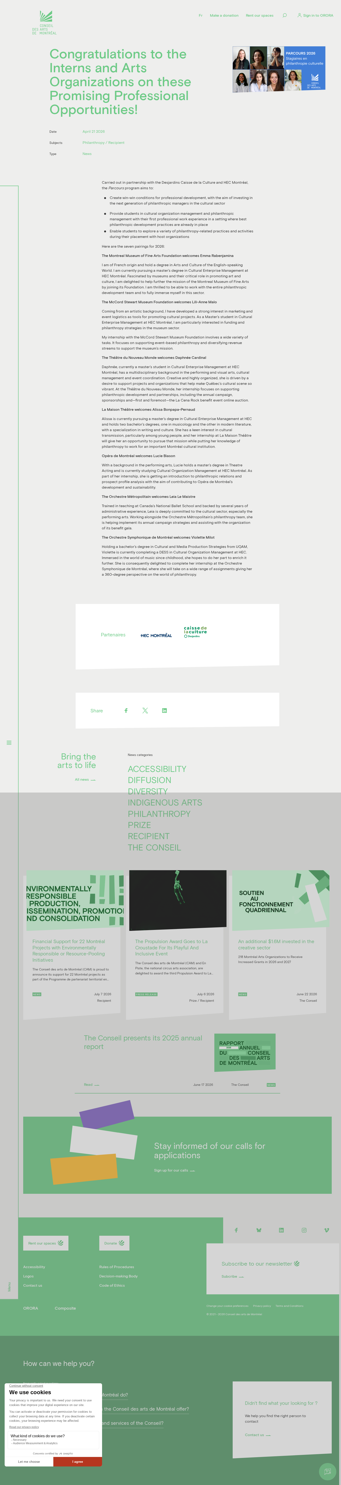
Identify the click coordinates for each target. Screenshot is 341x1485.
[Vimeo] (327, 1230)
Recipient (149, 836)
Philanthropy (159, 813)
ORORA (30, 1308)
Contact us (32, 1285)
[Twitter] (145, 710)
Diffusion (149, 779)
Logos (28, 1276)
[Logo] (44, 23)
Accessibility (157, 768)
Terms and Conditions (289, 1305)
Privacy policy (262, 1305)
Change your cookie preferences (227, 1305)
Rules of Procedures (116, 1266)
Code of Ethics (112, 1285)
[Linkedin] (164, 710)
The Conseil (154, 847)
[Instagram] (304, 1230)
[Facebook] (126, 710)
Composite (65, 1308)
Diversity (148, 791)
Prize (139, 824)
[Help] (327, 1471)
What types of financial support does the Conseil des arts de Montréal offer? (106, 1409)
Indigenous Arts (165, 802)
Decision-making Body (118, 1276)
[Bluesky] (259, 1230)
